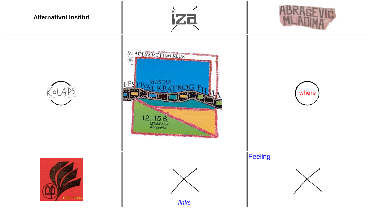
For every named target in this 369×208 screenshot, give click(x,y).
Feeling (259, 156)
